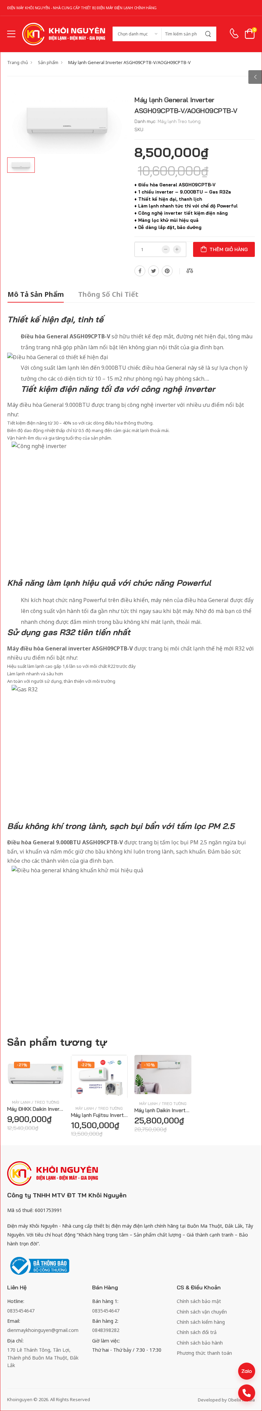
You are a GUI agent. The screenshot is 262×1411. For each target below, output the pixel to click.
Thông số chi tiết (108, 294)
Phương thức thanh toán (204, 1353)
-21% (22, 1064)
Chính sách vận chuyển (202, 1311)
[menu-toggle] (11, 34)
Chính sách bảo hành (200, 1342)
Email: (13, 1321)
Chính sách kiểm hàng (201, 1322)
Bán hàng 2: (105, 1321)
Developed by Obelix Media (226, 1400)
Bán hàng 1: (105, 1301)
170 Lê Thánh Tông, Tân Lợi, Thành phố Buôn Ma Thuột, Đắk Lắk (42, 1357)
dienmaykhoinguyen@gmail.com (42, 1330)
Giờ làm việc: (106, 1340)
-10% (149, 1064)
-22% (86, 1064)
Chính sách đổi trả (197, 1332)
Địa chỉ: (15, 1340)
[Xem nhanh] (48, 1085)
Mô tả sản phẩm (36, 294)
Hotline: (15, 1301)
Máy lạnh (167, 121)
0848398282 (105, 1330)
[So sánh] (35, 1085)
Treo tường (189, 121)
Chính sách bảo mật (199, 1301)
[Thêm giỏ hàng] (23, 1085)
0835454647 (20, 1310)
